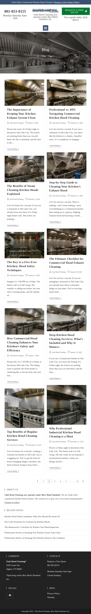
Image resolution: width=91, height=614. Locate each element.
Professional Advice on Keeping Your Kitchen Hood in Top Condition (35, 538)
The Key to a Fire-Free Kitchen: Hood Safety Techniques (22, 266)
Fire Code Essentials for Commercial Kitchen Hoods (27, 522)
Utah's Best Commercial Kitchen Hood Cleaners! (45, 2)
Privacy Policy (53, 593)
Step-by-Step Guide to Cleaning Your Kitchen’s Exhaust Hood (65, 186)
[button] (45, 28)
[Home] (38, 56)
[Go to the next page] (83, 481)
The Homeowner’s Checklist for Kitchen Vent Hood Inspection (32, 527)
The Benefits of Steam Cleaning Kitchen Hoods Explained (22, 189)
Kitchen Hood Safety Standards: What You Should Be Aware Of (32, 516)
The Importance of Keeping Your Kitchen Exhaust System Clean (21, 113)
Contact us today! (12, 502)
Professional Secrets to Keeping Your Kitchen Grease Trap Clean (32, 532)
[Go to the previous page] (37, 481)
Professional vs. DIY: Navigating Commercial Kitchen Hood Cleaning (64, 113)
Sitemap (50, 597)
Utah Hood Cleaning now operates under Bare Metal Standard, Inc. (45, 16)
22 (77, 481)
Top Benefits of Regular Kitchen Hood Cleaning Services (22, 435)
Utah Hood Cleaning (16, 123)
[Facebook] (10, 595)
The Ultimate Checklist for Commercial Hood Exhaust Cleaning (66, 262)
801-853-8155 (15, 11)
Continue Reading (13, 149)
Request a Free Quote (56, 561)
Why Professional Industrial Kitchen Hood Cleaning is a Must (65, 432)
